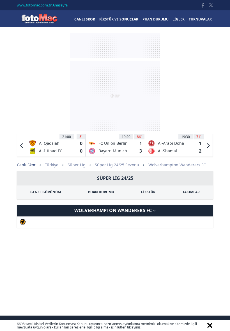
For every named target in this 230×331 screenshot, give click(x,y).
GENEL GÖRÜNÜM (45, 192)
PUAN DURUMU (101, 192)
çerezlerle (78, 327)
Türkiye (51, 164)
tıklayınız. (134, 327)
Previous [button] (21, 145)
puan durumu (155, 19)
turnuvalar (200, 19)
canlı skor (84, 19)
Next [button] (208, 145)
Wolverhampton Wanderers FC (113, 210)
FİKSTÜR (148, 192)
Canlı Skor (39, 18)
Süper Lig (77, 164)
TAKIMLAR (191, 192)
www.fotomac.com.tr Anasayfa (42, 5)
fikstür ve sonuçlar (118, 19)
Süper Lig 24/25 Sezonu (117, 164)
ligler (179, 19)
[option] (56, 145)
